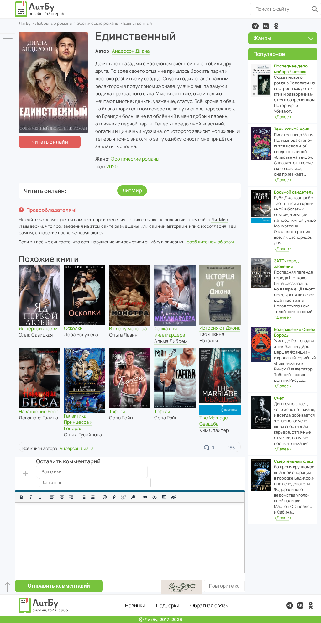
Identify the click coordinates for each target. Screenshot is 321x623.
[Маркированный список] (83, 497)
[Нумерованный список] (92, 497)
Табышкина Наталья (211, 337)
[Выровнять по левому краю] (52, 497)
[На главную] (40, 9)
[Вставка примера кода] (154, 497)
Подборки (167, 605)
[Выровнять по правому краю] (71, 497)
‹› (283, 117)
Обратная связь (209, 605)
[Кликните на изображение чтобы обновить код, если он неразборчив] (181, 587)
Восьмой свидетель (293, 192)
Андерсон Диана (131, 51)
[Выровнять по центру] (61, 497)
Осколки (73, 328)
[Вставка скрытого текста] (173, 497)
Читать (50, 142)
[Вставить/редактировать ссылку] (114, 497)
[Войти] (7, 26)
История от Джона (219, 328)
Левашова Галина (38, 417)
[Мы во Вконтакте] (266, 26)
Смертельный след (293, 461)
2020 (112, 166)
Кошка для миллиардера (169, 331)
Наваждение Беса (38, 411)
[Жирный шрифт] (21, 497)
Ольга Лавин (123, 335)
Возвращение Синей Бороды (294, 332)
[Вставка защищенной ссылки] (133, 497)
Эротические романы (98, 23)
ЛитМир (132, 190)
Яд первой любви (38, 328)
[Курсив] (30, 497)
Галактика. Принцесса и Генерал (78, 422)
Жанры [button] (262, 38)
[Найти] (314, 9)
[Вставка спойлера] (164, 497)
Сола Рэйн (166, 417)
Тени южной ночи (291, 129)
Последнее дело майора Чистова (291, 68)
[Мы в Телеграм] (255, 26)
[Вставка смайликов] (105, 497)
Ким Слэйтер (214, 430)
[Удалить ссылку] (123, 497)
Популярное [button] (269, 53)
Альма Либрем (170, 341)
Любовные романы (53, 23)
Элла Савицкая (36, 335)
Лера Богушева (81, 334)
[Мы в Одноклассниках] (276, 26)
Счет (279, 398)
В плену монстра (128, 328)
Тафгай (117, 411)
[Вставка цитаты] (145, 497)
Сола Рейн (121, 417)
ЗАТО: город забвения (286, 263)
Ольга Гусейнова (83, 434)
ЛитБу (25, 23)
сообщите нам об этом (210, 242)
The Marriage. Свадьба (214, 420)
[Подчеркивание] (40, 497)
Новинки (135, 605)
